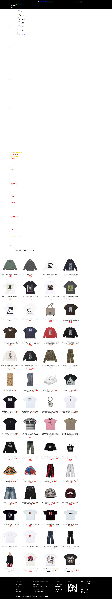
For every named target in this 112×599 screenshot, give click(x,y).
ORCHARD (14, 94)
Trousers (13, 189)
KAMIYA (13, 68)
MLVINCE (13, 81)
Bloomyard (13, 31)
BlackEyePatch (15, 27)
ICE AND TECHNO (16, 58)
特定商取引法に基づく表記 (40, 587)
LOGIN (12, 244)
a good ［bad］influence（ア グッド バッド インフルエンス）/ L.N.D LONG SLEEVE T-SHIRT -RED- (50, 343)
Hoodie (12, 171)
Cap (12, 204)
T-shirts (13, 180)
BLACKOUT (14, 29)
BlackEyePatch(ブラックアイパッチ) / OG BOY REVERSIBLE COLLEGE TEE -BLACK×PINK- (50, 434)
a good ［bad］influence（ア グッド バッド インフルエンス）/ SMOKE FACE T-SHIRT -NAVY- (30, 343)
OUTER (13, 158)
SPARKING (14, 119)
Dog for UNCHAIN (15, 43)
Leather (13, 198)
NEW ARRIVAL (15, 154)
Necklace (13, 218)
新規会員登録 (19, 584)
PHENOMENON (15, 99)
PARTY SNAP (58, 589)
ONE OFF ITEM (15, 235)
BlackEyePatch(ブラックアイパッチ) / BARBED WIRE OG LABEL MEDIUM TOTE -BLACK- (70, 457)
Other (12, 228)
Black (12, 231)
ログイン (18, 589)
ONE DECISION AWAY (17, 92)
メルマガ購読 (13, 240)
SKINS (12, 115)
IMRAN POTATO (15, 60)
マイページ (18, 591)
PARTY (12, 242)
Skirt (12, 195)
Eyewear (13, 207)
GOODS (13, 202)
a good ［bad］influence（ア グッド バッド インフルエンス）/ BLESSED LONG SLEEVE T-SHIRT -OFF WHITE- (10, 367)
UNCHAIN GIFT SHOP (17, 133)
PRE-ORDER (14, 156)
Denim (12, 185)
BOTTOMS (14, 184)
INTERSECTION (15, 63)
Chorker (13, 226)
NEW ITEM (13, 6)
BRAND (12, 7)
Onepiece (13, 167)
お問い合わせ (36, 584)
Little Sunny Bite (15, 74)
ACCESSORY (14, 217)
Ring (12, 222)
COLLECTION (58, 584)
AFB (12, 15)
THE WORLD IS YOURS (17, 126)
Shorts (12, 193)
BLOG (11, 238)
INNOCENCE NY (15, 61)
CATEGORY (13, 151)
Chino (12, 187)
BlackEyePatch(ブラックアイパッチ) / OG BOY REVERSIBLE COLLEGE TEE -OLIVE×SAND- (70, 434)
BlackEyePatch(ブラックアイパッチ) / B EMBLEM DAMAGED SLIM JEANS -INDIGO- (30, 457)
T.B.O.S (13, 124)
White (12, 233)
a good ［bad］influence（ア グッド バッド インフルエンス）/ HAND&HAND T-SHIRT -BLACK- (70, 320)
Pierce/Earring (14, 224)
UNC (12, 131)
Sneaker (13, 200)
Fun (12, 52)
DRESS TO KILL (15, 45)
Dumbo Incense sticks (16, 47)
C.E (12, 36)
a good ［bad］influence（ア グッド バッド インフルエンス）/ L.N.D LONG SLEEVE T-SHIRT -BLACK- (70, 343)
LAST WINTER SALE (16, 153)
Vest (12, 165)
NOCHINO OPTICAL (16, 86)
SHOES (13, 196)
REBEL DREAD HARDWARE (18, 106)
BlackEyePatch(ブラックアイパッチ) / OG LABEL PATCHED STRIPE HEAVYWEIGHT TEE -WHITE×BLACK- (30, 434)
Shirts (12, 176)
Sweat (12, 173)
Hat (12, 206)
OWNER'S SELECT (16, 237)
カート (17, 587)
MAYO (12, 79)
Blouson (13, 160)
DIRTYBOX (14, 42)
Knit (12, 174)
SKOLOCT (13, 117)
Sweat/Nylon (14, 191)
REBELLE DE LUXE (16, 108)
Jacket (12, 164)
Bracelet (13, 220)
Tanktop (13, 182)
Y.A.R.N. (13, 145)
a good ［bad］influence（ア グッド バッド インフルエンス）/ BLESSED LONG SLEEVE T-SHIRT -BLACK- (30, 367)
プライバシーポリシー (39, 589)
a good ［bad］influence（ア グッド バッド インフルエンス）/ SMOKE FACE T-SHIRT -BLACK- (10, 343)
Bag (12, 209)
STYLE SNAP (58, 587)
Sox (12, 215)
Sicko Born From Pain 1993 (18, 113)
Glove (12, 211)
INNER (12, 169)
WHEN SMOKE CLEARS (17, 140)
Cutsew (13, 178)
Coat (12, 162)
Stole (12, 213)
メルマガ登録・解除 (38, 591)
